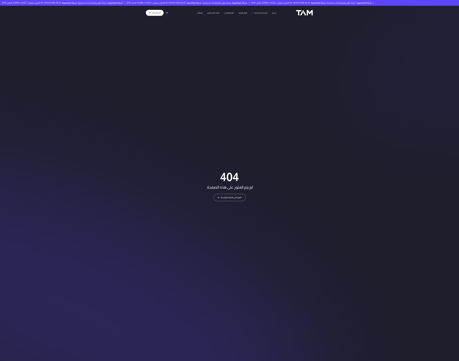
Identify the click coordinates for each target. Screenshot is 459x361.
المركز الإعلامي (228, 13)
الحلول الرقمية (244, 13)
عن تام (279, 13)
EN (169, 13)
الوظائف (194, 13)
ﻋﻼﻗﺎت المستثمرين (210, 13)
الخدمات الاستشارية (264, 13)
